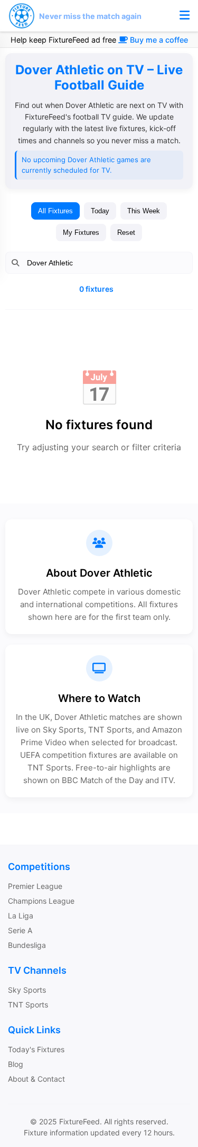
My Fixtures (81, 232)
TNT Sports (28, 1004)
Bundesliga (27, 945)
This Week (143, 211)
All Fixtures (55, 211)
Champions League (41, 900)
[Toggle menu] (185, 16)
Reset (126, 232)
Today (100, 211)
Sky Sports (27, 989)
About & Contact (36, 1078)
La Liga (20, 915)
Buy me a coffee (159, 39)
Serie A (20, 930)
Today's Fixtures (36, 1049)
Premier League (35, 886)
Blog (15, 1064)
